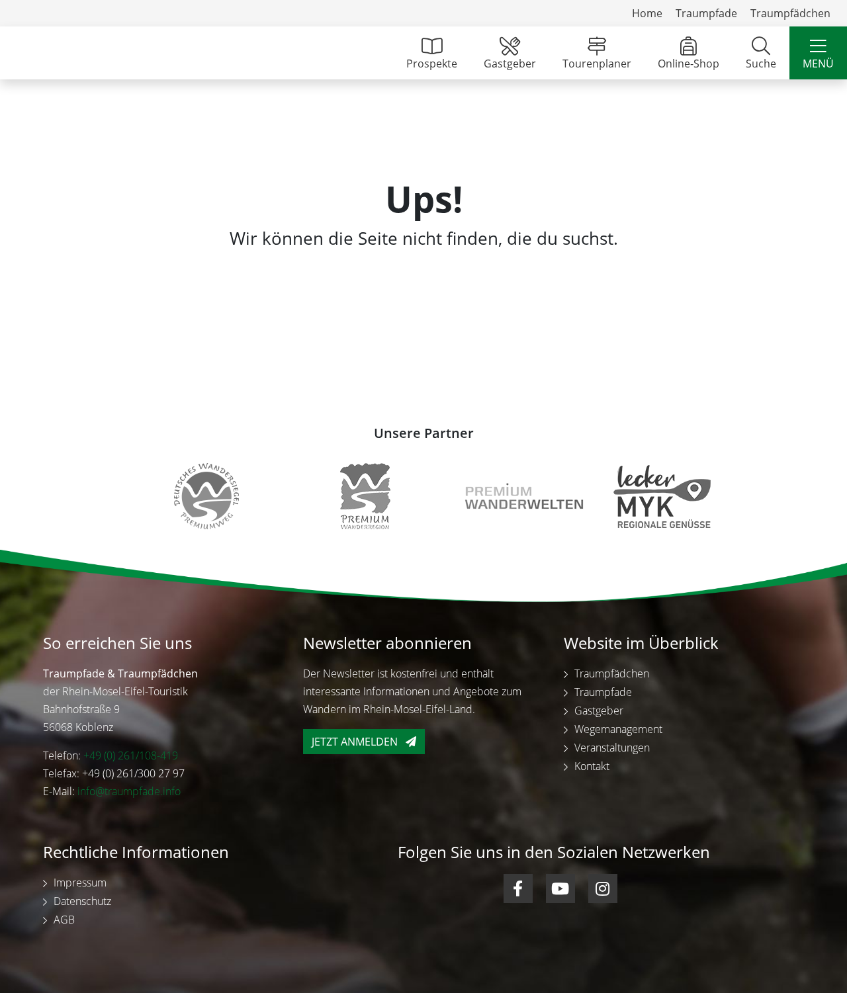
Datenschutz (82, 901)
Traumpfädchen (790, 13)
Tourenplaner (596, 63)
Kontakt (591, 766)
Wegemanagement (618, 729)
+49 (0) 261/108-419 (130, 755)
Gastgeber (510, 63)
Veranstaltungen (612, 747)
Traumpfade (706, 13)
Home (647, 13)
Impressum (80, 882)
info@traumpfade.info (129, 791)
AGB (64, 919)
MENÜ (818, 63)
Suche (761, 63)
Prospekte (431, 63)
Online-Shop (688, 63)
